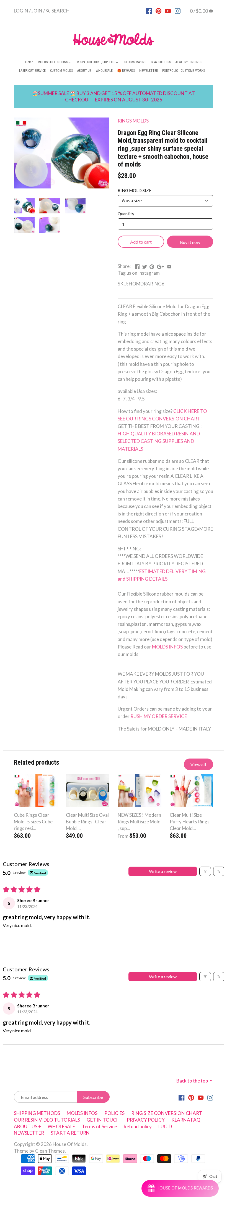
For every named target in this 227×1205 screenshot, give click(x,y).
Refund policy (137, 1126)
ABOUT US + (27, 1126)
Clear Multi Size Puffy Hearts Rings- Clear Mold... (190, 821)
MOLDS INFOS (168, 647)
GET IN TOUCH (103, 1120)
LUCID (165, 1126)
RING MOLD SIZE (134, 190)
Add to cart (141, 241)
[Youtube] (168, 10)
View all (198, 764)
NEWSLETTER (29, 1133)
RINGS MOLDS (133, 121)
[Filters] (205, 871)
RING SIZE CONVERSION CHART (166, 1113)
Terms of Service (99, 1126)
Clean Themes (50, 1151)
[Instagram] (177, 10)
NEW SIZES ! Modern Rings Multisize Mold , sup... (139, 821)
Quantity (126, 213)
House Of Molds (70, 1144)
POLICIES (114, 1113)
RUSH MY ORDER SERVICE (158, 716)
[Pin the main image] (151, 266)
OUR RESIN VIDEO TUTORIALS (47, 1120)
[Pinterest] (158, 10)
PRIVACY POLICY (146, 1120)
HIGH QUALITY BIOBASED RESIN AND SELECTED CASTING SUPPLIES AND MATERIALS (159, 441)
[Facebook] (149, 10)
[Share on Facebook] (137, 266)
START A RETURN (70, 1133)
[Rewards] (180, 1188)
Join (37, 11)
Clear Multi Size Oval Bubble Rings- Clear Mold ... (87, 821)
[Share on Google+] (160, 266)
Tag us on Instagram (139, 273)
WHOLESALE (61, 1126)
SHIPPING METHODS (37, 1113)
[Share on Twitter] (144, 266)
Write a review (163, 871)
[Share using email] (169, 266)
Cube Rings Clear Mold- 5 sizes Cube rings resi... (33, 821)
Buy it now (190, 242)
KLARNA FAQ (185, 1120)
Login (21, 11)
